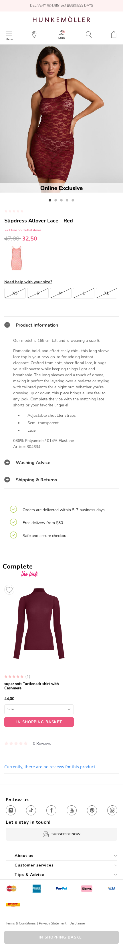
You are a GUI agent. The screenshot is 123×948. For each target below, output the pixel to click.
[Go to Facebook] (51, 810)
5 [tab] (73, 200)
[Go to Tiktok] (31, 810)
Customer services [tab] (34, 865)
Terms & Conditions (21, 923)
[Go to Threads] (112, 810)
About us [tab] (24, 855)
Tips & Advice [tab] (29, 874)
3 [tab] (61, 200)
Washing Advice (33, 463)
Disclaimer (78, 923)
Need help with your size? (28, 282)
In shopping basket (61, 937)
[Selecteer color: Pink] (16, 258)
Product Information (37, 325)
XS (15, 293)
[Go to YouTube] (72, 810)
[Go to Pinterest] (92, 810)
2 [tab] (56, 200)
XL (106, 293)
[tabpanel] (61, 118)
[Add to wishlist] (9, 590)
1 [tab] (50, 200)
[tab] (61, 325)
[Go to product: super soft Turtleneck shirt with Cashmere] (39, 654)
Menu (9, 39)
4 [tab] (67, 200)
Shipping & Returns (36, 480)
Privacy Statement (52, 923)
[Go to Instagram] (11, 810)
